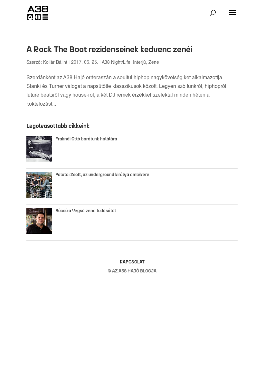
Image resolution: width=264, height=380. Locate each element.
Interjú (139, 62)
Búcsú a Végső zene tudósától (86, 211)
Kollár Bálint (55, 62)
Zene (153, 62)
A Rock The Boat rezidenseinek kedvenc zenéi (109, 49)
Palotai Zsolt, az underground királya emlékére (102, 174)
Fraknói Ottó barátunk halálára (86, 139)
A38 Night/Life (116, 62)
